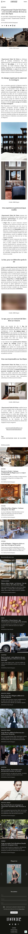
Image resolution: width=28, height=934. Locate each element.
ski (18, 438)
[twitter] (11, 26)
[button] (26, 874)
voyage (3, 438)
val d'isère (23, 438)
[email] (2, 26)
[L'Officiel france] (14, 2)
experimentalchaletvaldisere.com (14, 428)
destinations (9, 438)
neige (15, 438)
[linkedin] (8, 26)
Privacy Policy (21, 909)
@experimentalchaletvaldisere (14, 429)
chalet (16, 69)
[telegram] (15, 26)
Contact (14, 927)
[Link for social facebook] (12, 924)
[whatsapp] (13, 26)
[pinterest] (6, 26)
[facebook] (4, 26)
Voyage (3, 7)
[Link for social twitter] (9, 924)
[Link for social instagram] (15, 924)
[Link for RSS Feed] (18, 924)
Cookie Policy (14, 931)
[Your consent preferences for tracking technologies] (25, 932)
